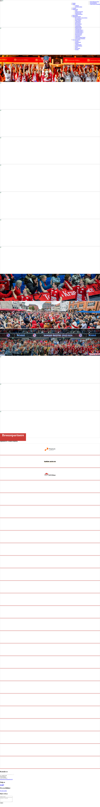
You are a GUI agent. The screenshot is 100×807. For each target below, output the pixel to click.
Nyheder (74, 8)
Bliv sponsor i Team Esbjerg (81, 17)
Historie (77, 43)
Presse (76, 47)
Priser (76, 10)
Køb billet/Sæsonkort (94, 1)
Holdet (73, 4)
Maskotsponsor (78, 34)
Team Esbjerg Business (95, 4)
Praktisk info (75, 9)
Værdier (77, 41)
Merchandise (75, 15)
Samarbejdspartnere (76, 16)
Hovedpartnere (78, 19)
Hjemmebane (78, 42)
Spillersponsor (78, 28)
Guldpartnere (78, 21)
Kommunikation (78, 45)
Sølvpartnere (78, 22)
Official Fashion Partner (80, 37)
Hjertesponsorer (78, 27)
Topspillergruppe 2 (79, 31)
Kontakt (77, 49)
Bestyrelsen (77, 48)
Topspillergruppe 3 (79, 32)
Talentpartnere (78, 26)
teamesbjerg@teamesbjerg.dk (6, 779)
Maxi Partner (78, 20)
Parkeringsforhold (79, 11)
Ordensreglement (78, 14)
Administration (78, 44)
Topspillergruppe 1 (79, 30)
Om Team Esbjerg (76, 39)
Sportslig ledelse (78, 6)
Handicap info (78, 12)
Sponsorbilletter (93, 2)
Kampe (74, 3)
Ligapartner (77, 36)
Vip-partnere (77, 25)
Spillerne (77, 5)
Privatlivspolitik (3, 790)
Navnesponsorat (78, 33)
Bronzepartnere (78, 23)
